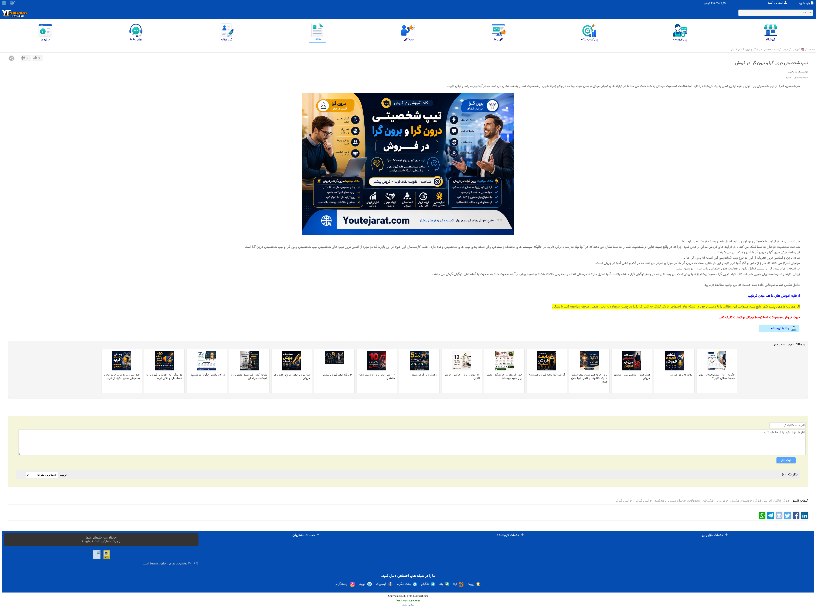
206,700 (715, 3)
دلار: (723, 3)
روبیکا (471, 584)
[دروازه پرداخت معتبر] (106, 554)
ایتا (455, 584)
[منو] (4, 3)
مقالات (811, 50)
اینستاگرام (342, 584)
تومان (707, 3)
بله (441, 584)
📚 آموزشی (798, 50)
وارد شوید (804, 3)
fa (14, 1)
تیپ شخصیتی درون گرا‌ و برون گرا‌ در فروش (754, 50)
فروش (785, 50)
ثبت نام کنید (775, 3)
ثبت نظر (786, 460)
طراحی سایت (408, 605)
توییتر (362, 584)
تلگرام (425, 584)
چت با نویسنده (780, 328)
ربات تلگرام (404, 584)
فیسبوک (381, 584)
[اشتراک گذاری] (11, 58)
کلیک (97, 541)
